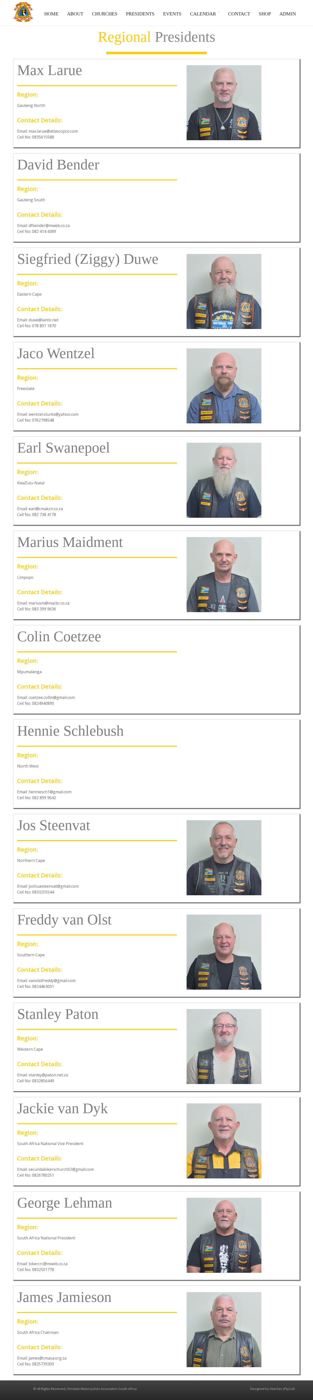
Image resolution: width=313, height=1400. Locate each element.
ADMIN (287, 13)
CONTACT (239, 13)
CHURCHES (104, 13)
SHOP (265, 13)
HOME (51, 13)
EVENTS (172, 13)
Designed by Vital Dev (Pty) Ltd (272, 1389)
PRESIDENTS (140, 13)
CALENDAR (203, 13)
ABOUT (75, 13)
